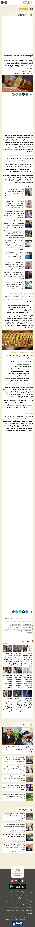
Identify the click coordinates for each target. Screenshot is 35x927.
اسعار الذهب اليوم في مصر (25, 621)
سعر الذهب (29, 618)
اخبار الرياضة (19, 898)
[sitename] (17, 872)
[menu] (5, 2)
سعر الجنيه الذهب (15, 624)
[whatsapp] (13, 94)
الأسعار (18, 297)
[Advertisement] (17, 35)
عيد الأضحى (11, 147)
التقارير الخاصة (14, 892)
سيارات (10, 907)
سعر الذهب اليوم (10, 356)
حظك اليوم (29, 913)
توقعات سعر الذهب (27, 630)
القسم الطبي (29, 895)
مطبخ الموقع (11, 898)
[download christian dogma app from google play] (17, 886)
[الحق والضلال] (31, 9)
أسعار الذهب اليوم (22, 158)
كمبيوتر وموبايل (9, 901)
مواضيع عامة (29, 901)
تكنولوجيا (16, 907)
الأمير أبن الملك (26, 71)
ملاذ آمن (30, 634)
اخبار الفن (11, 895)
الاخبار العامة (23, 892)
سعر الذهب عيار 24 (27, 624)
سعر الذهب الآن (14, 175)
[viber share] (16, 94)
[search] (2, 2)
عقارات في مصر (20, 910)
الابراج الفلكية (10, 910)
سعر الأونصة (17, 630)
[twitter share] (23, 94)
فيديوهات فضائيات (16, 904)
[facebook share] (26, 94)
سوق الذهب (8, 630)
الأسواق (21, 149)
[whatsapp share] (20, 94)
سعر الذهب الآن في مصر (12, 135)
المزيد (17, 858)
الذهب (24, 328)
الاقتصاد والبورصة (19, 901)
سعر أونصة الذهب (13, 142)
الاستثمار (22, 407)
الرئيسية (30, 892)
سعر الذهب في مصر (14, 627)
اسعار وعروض (23, 9)
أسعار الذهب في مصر (10, 400)
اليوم (19, 137)
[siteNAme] (29, 2)
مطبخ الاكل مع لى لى (26, 907)
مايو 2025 (9, 137)
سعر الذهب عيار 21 (27, 147)
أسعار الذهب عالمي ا (27, 627)
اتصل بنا (9, 917)
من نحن (26, 917)
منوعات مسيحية (28, 898)
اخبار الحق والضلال (27, 904)
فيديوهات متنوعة (19, 895)
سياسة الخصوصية (17, 917)
